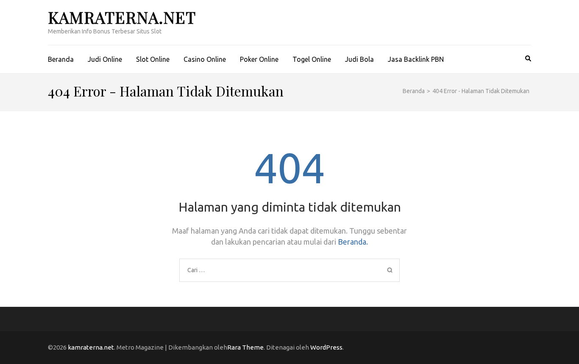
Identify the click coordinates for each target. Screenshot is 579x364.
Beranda (61, 59)
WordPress (326, 347)
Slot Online (153, 59)
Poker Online (259, 59)
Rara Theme (245, 347)
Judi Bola (359, 59)
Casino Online (205, 59)
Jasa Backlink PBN (416, 59)
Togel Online (311, 59)
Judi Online (105, 59)
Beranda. (353, 241)
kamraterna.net (122, 17)
